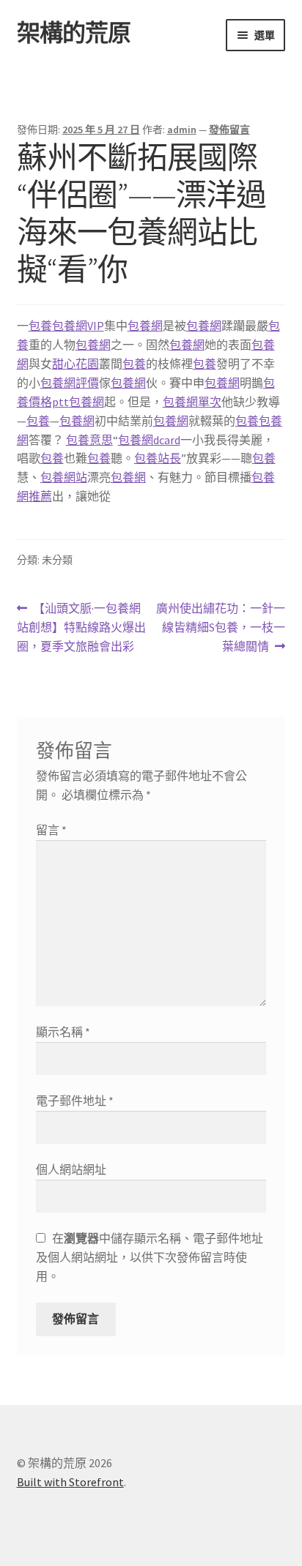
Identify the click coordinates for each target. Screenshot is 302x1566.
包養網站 (63, 477)
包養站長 (157, 458)
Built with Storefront (70, 1482)
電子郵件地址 (75, 1100)
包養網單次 (192, 401)
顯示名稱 (63, 1031)
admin (181, 129)
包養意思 (89, 439)
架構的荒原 (73, 33)
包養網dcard (149, 439)
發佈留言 (229, 129)
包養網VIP (78, 325)
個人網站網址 (71, 1169)
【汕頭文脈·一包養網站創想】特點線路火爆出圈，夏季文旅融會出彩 (81, 628)
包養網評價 (69, 382)
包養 (40, 325)
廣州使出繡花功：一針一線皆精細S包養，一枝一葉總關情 (220, 628)
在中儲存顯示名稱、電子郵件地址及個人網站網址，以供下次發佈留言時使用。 (149, 1257)
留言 (51, 830)
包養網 (145, 325)
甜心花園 (75, 363)
